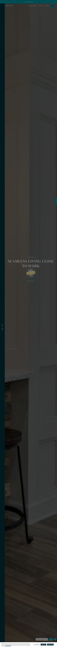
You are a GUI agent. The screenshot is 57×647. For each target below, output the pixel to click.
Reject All (43, 644)
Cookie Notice (8, 646)
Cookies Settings (36, 644)
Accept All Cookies (50, 644)
